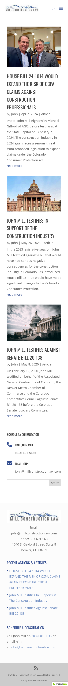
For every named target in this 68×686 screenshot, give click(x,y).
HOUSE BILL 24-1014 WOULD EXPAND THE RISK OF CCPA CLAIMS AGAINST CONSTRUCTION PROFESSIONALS (32, 92)
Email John (22, 464)
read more (14, 166)
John (14, 114)
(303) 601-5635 (41, 636)
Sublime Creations (37, 680)
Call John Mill (24, 445)
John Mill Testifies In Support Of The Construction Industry (30, 228)
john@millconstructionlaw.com (33, 647)
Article (45, 114)
